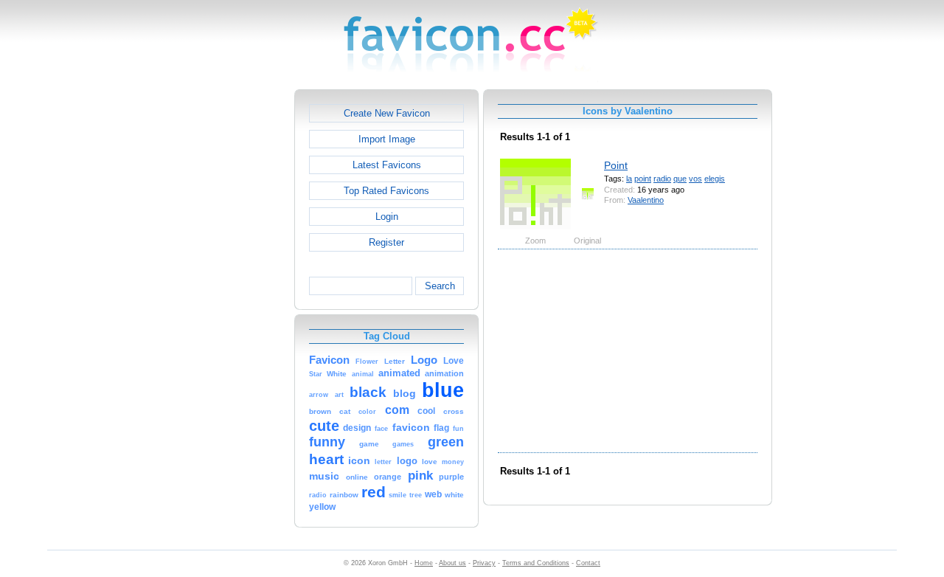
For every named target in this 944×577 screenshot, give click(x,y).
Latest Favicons (387, 164)
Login (386, 216)
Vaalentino (646, 200)
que (680, 178)
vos (695, 178)
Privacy (484, 563)
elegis (714, 178)
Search (440, 285)
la (629, 178)
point (642, 178)
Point (616, 165)
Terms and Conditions (535, 563)
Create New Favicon (387, 113)
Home (423, 563)
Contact (588, 563)
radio (662, 178)
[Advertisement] (231, 310)
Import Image (386, 139)
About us (452, 563)
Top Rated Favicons (386, 190)
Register (386, 242)
